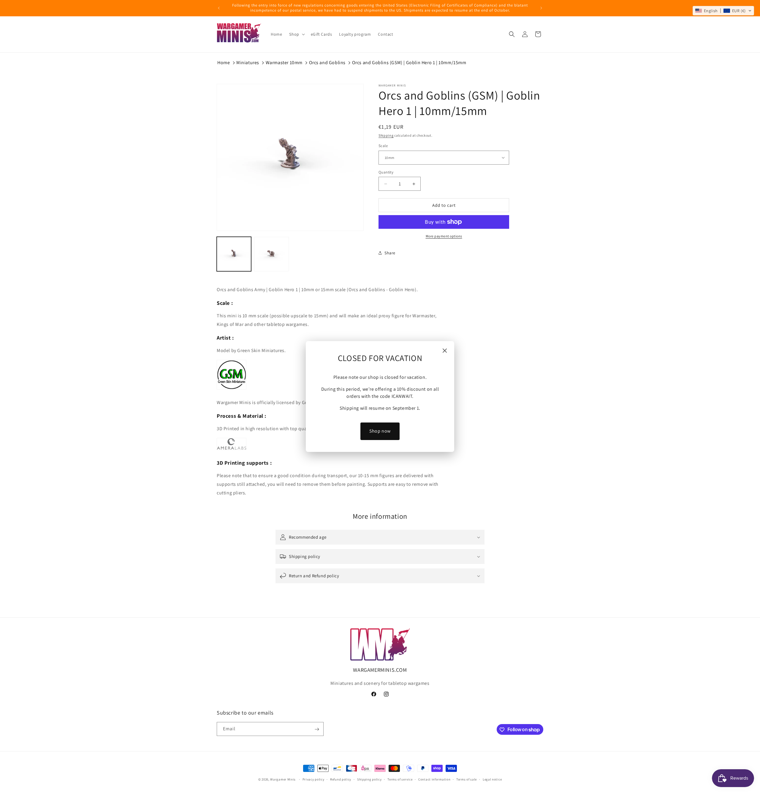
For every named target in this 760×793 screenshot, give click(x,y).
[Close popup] (445, 351)
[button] (723, 10)
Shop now (380, 431)
